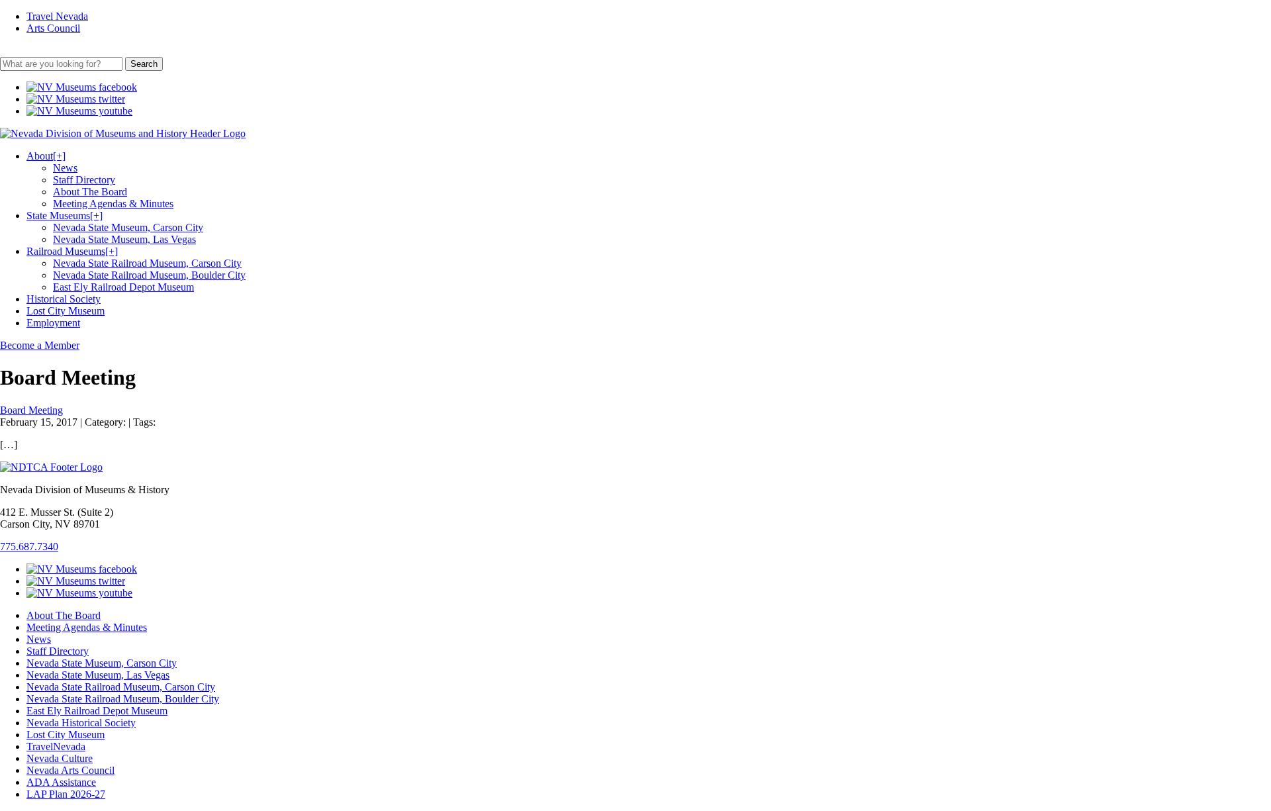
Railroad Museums (72, 251)
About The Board (90, 191)
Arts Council (53, 28)
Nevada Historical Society (81, 722)
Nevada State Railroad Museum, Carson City (147, 263)
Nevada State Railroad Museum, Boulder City (149, 275)
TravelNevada (55, 746)
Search (144, 64)
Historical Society (63, 299)
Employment (53, 322)
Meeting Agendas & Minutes (113, 203)
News (65, 167)
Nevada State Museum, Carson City (128, 227)
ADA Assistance (61, 782)
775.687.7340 (29, 546)
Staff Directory (84, 179)
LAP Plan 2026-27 (65, 794)
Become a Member (39, 345)
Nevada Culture (59, 758)
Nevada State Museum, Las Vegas (124, 239)
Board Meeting (31, 410)
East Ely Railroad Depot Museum (123, 287)
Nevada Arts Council (70, 770)
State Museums (64, 215)
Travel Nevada (57, 16)
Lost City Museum (65, 310)
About (46, 156)
